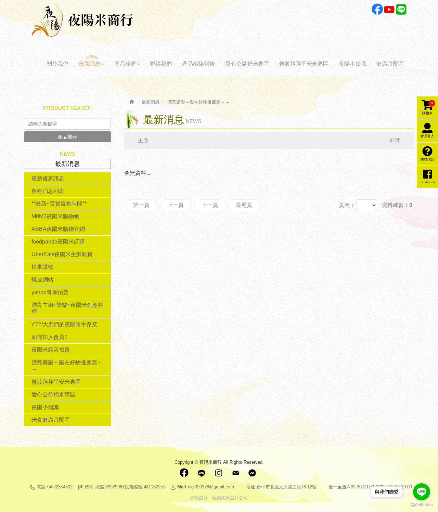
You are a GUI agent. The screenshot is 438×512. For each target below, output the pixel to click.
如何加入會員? (49, 337)
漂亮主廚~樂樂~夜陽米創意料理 (67, 308)
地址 (250, 486)
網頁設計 (199, 497)
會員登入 (427, 136)
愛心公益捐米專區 (53, 394)
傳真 (89, 486)
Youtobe (389, 9)
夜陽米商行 (82, 20)
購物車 (427, 108)
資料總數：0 (397, 205)
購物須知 (427, 159)
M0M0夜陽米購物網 (55, 216)
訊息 (252, 473)
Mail (235, 473)
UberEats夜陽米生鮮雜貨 (62, 254)
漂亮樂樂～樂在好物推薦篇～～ (67, 365)
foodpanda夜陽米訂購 (58, 242)
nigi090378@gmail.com (211, 486)
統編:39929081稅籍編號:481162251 (130, 486)
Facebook (377, 9)
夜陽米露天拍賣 (50, 350)
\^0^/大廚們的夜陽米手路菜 (64, 324)
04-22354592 (60, 486)
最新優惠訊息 (47, 178)
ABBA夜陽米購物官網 (58, 229)
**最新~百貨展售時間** (59, 204)
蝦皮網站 (42, 280)
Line (401, 9)
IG (218, 473)
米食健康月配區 (50, 420)
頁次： (347, 205)
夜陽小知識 (45, 407)
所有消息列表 (47, 191)
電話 (41, 486)
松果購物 (42, 267)
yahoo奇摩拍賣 (49, 292)
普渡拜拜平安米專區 (56, 382)
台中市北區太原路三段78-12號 (287, 486)
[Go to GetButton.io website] (422, 505)
